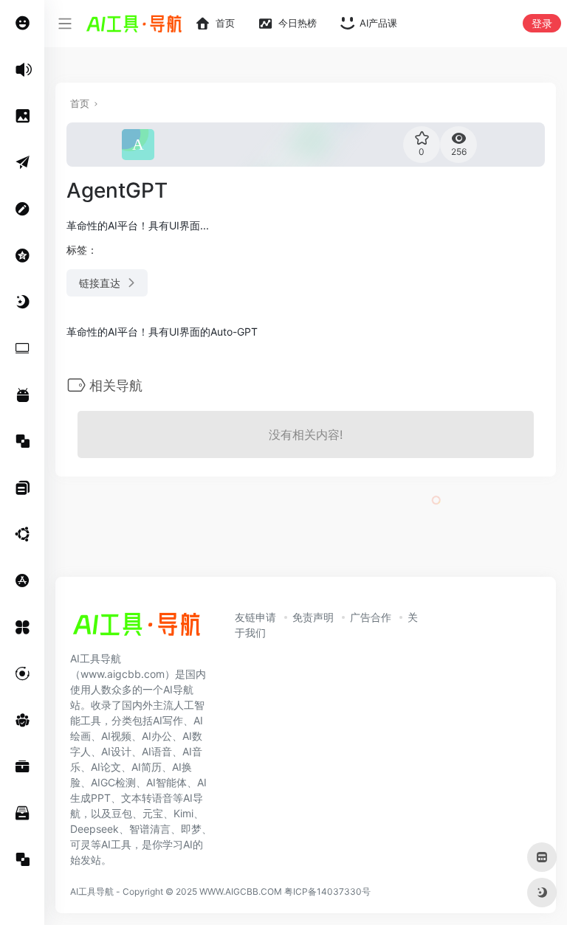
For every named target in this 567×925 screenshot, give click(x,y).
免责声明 (313, 617)
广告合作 (370, 617)
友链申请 (255, 617)
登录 (542, 23)
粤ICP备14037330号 (327, 891)
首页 (79, 103)
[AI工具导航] (136, 628)
